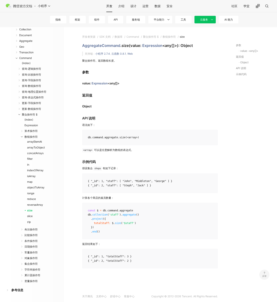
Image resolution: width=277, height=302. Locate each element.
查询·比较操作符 (31, 74)
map (30, 181)
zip (29, 221)
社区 (234, 6)
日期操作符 (31, 246)
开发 (109, 6)
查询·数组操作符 (31, 85)
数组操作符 (31, 136)
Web (130, 53)
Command (25, 58)
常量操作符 (31, 252)
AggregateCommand (101, 45)
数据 (158, 6)
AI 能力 (228, 19)
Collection (25, 29)
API (116, 19)
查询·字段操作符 (31, 80)
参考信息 (17, 290)
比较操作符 (31, 235)
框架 (77, 19)
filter (30, 158)
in (28, 164)
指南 (58, 19)
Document (25, 35)
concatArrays (35, 153)
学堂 (246, 6)
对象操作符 (31, 258)
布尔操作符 (31, 229)
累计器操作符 (32, 275)
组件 (96, 19)
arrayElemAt (34, 141)
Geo (21, 46)
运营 (145, 6)
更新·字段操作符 (31, 103)
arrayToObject (36, 147)
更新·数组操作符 (31, 108)
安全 (170, 6)
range (30, 193)
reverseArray (35, 204)
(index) (26, 63)
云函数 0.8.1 (118, 53)
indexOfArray (35, 170)
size (29, 210)
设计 (133, 6)
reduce (31, 198)
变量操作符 (31, 281)
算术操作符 (31, 130)
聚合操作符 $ (29, 114)
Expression (31, 125)
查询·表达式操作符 (33, 97)
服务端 (136, 19)
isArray (31, 176)
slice (30, 216)
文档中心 (101, 296)
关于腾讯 (87, 296)
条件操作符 (31, 240)
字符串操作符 (32, 269)
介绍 (121, 6)
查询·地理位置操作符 (34, 91)
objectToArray (35, 187)
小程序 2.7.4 (102, 53)
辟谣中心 (115, 296)
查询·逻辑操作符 (31, 68)
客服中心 (129, 296)
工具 (183, 19)
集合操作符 (31, 263)
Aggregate (25, 40)
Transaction (26, 52)
